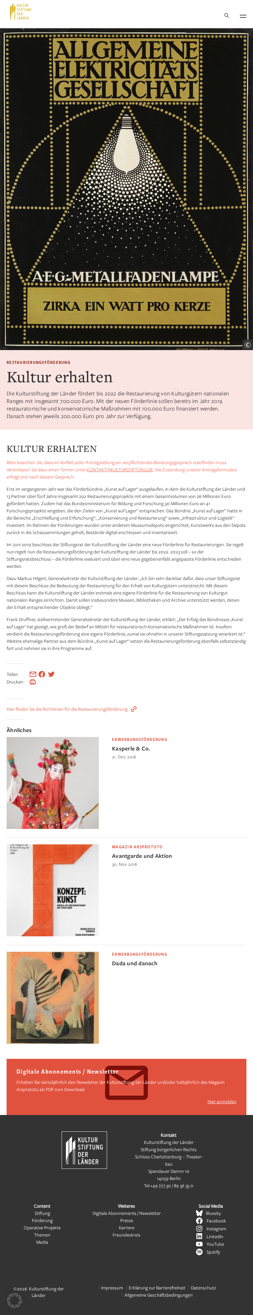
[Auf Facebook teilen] (42, 674)
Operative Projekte (42, 1227)
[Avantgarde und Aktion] (53, 934)
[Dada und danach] (53, 1042)
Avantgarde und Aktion (142, 855)
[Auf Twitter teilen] (51, 674)
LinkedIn (215, 1236)
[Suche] (226, 16)
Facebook (216, 1220)
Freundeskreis (126, 1235)
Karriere (126, 1227)
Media (42, 1242)
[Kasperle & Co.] (53, 827)
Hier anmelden (222, 1101)
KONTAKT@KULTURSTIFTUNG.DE (120, 469)
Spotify (213, 1252)
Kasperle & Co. (131, 748)
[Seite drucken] (33, 681)
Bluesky (213, 1213)
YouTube (215, 1244)
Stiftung (42, 1213)
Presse (126, 1220)
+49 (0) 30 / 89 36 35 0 (171, 1185)
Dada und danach (134, 963)
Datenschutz (203, 1287)
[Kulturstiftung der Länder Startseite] (21, 11)
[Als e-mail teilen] (33, 674)
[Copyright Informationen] (247, 345)
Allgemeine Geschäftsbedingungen (159, 1295)
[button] (14, 1300)
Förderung (42, 1220)
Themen (42, 1235)
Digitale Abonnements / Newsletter (127, 1213)
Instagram (216, 1228)
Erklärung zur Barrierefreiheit (157, 1287)
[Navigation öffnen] (243, 15)
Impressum (112, 1287)
